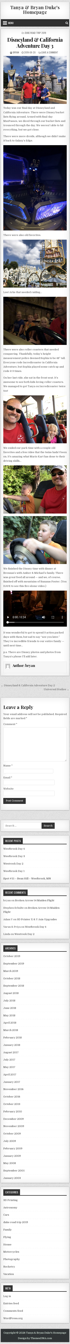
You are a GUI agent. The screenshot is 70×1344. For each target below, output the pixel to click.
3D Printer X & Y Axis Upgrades (37, 919)
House (7, 1244)
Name (8, 765)
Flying (7, 1237)
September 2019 (13, 963)
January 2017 (11, 1081)
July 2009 (9, 1141)
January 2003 (12, 1178)
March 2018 (10, 1030)
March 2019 (10, 971)
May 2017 (9, 1067)
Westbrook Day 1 (13, 871)
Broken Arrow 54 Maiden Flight (34, 900)
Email (7, 777)
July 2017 (9, 1059)
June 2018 (9, 1008)
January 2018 (11, 1045)
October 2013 (11, 1104)
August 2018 (11, 993)
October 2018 (11, 978)
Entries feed (11, 1303)
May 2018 (9, 1015)
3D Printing (10, 1200)
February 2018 (12, 1037)
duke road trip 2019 (35, 32)
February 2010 (12, 1111)
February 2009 (12, 1148)
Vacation (8, 1274)
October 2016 (11, 1096)
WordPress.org (13, 1318)
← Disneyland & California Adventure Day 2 (28, 685)
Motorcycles (11, 1251)
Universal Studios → (56, 689)
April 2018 (9, 1022)
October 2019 (11, 956)
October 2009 (12, 1133)
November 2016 (13, 1089)
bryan (16, 52)
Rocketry (9, 1266)
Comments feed (13, 1310)
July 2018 (9, 1000)
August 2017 (11, 1052)
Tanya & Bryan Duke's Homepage (35, 9)
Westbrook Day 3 (14, 856)
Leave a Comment (49, 52)
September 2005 (14, 1170)
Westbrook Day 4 (14, 848)
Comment (10, 724)
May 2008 (9, 1163)
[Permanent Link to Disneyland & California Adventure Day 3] (35, 80)
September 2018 (13, 985)
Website (8, 788)
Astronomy (10, 1207)
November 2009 (13, 1126)
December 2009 (13, 1118)
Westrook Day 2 (13, 863)
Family (7, 1229)
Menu (11, 23)
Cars (6, 1214)
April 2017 (9, 1074)
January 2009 (12, 1155)
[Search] (67, 23)
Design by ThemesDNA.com (35, 1338)
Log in (7, 1296)
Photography (11, 1259)
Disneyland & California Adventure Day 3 (35, 42)
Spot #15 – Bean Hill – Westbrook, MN (27, 878)
